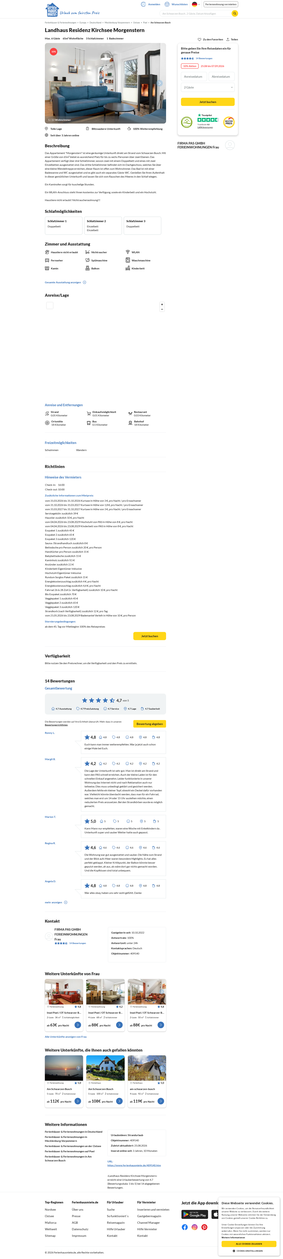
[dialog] (249, 1226)
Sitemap (50, 1235)
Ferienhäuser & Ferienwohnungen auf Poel (69, 1151)
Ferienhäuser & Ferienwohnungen (60, 22)
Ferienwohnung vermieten (220, 4)
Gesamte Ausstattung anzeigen (63, 282)
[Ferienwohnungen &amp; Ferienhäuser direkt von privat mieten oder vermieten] (72, 13)
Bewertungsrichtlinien (56, 724)
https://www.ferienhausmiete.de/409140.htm (134, 1165)
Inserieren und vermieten (153, 1209)
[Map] (105, 349)
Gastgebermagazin (149, 1216)
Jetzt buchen (149, 636)
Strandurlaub (135, 1135)
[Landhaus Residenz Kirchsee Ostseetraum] (64, 991)
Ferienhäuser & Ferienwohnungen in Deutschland (73, 1131)
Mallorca (50, 1222)
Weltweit (51, 1229)
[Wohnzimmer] (105, 83)
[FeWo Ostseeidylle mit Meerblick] (64, 1068)
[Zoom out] (162, 309)
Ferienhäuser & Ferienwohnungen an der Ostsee (73, 1146)
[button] (249, 1250)
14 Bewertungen (77, 943)
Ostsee (49, 1216)
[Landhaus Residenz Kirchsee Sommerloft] (105, 991)
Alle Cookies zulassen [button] (249, 1243)
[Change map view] (50, 305)
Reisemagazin (116, 1222)
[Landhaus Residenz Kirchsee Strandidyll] (147, 991)
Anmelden (154, 4)
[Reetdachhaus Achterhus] (105, 1068)
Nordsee (50, 1209)
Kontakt (112, 1235)
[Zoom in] (162, 304)
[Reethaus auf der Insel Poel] (147, 1068)
